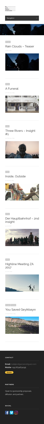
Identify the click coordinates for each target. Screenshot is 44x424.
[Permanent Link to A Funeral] (22, 112)
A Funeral (11, 88)
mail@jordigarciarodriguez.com (23, 364)
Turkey (13, 305)
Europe (8, 41)
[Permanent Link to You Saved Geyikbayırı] (22, 333)
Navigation (10, 18)
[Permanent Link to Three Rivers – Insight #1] (22, 158)
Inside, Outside (15, 176)
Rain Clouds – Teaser (19, 46)
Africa (7, 84)
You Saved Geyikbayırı (20, 309)
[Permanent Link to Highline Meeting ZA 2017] (22, 291)
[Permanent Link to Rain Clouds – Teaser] (22, 70)
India (7, 126)
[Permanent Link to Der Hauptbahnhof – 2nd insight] (22, 245)
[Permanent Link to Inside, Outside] (22, 200)
